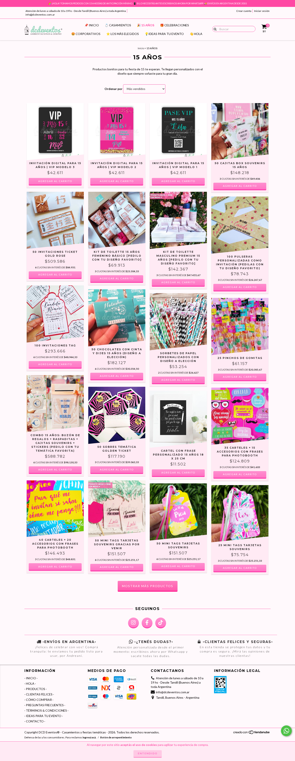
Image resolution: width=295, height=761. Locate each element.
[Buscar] (214, 28)
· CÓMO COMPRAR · (38, 699)
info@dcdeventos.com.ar (40, 14)
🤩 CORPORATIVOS (85, 34)
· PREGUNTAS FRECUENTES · (44, 705)
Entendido (147, 753)
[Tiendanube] (252, 733)
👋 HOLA (196, 34)
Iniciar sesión (262, 11)
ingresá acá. (89, 737)
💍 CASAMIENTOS (118, 25)
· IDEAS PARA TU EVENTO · (43, 716)
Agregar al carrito (240, 185)
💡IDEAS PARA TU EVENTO (164, 34)
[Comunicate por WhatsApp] (286, 730)
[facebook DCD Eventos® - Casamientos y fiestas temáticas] (147, 623)
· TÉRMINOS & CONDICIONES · (46, 710)
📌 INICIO (91, 25)
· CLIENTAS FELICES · (39, 694)
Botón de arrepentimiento (116, 737)
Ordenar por (113, 89)
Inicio (141, 48)
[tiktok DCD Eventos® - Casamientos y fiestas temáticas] (160, 623)
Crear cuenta (243, 11)
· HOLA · (30, 683)
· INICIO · (31, 678)
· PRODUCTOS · (35, 689)
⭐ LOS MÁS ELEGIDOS (122, 34)
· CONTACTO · (34, 721)
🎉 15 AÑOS (145, 25)
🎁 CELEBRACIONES (174, 25)
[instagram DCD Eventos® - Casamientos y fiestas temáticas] (133, 623)
